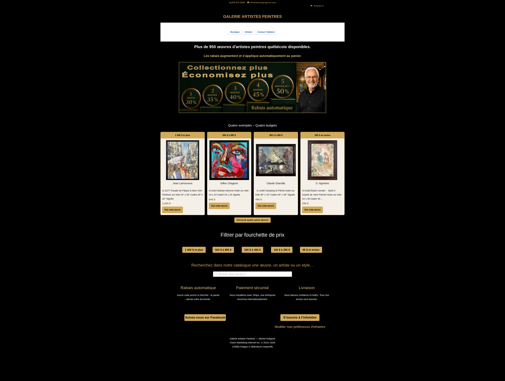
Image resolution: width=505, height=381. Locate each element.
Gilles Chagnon (229, 183)
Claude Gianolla (276, 183)
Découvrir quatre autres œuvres (252, 220)
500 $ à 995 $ (223, 249)
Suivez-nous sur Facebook (205, 317)
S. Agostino (322, 183)
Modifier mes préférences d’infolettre (300, 327)
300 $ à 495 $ (252, 249)
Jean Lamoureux (182, 183)
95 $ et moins (311, 249)
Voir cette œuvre (172, 210)
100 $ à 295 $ (282, 249)
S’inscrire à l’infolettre (300, 317)
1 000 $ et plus (194, 249)
